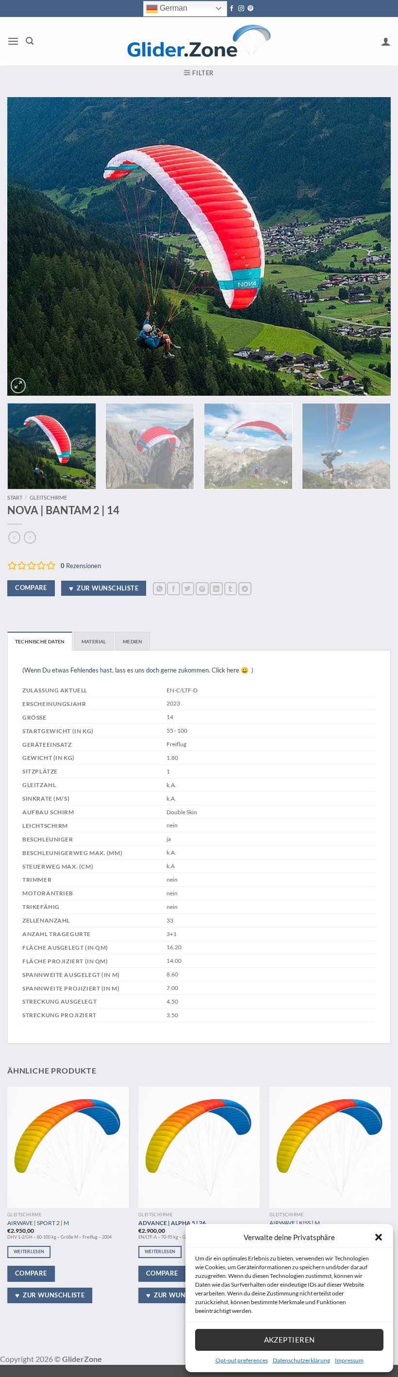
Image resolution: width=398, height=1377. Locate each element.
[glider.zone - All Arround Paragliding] (198, 41)
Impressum (349, 1360)
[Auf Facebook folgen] (231, 8)
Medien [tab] (132, 641)
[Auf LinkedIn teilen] (216, 588)
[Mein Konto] (386, 41)
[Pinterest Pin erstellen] (202, 588)
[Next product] (14, 537)
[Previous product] (30, 537)
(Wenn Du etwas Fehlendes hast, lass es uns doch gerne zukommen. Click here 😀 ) (137, 670)
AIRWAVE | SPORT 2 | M (38, 1222)
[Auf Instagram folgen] (241, 8)
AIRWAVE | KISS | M (294, 1222)
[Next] (371, 246)
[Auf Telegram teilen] (244, 588)
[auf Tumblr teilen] (230, 588)
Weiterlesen (29, 1251)
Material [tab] (94, 641)
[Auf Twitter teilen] (188, 588)
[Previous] (27, 246)
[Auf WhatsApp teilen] (159, 588)
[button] (378, 1237)
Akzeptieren (289, 1339)
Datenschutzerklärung (301, 1360)
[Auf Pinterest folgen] (250, 8)
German (172, 8)
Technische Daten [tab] (40, 641)
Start (14, 497)
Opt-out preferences (242, 1360)
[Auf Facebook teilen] (173, 588)
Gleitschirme (48, 497)
